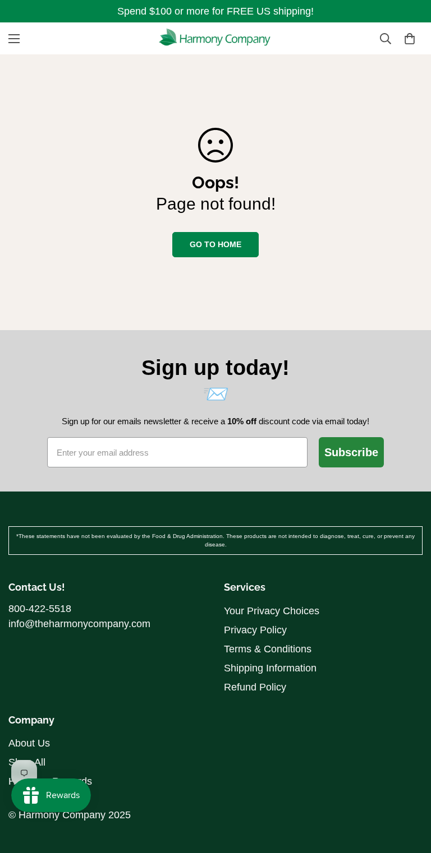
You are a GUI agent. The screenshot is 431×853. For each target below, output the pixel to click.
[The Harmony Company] (215, 38)
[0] (410, 39)
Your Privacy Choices (271, 610)
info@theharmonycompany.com (79, 623)
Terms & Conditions (267, 649)
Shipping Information (270, 668)
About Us (29, 743)
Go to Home (215, 244)
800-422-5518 (39, 608)
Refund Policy (255, 687)
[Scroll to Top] (409, 765)
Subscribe (351, 452)
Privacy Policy (255, 630)
